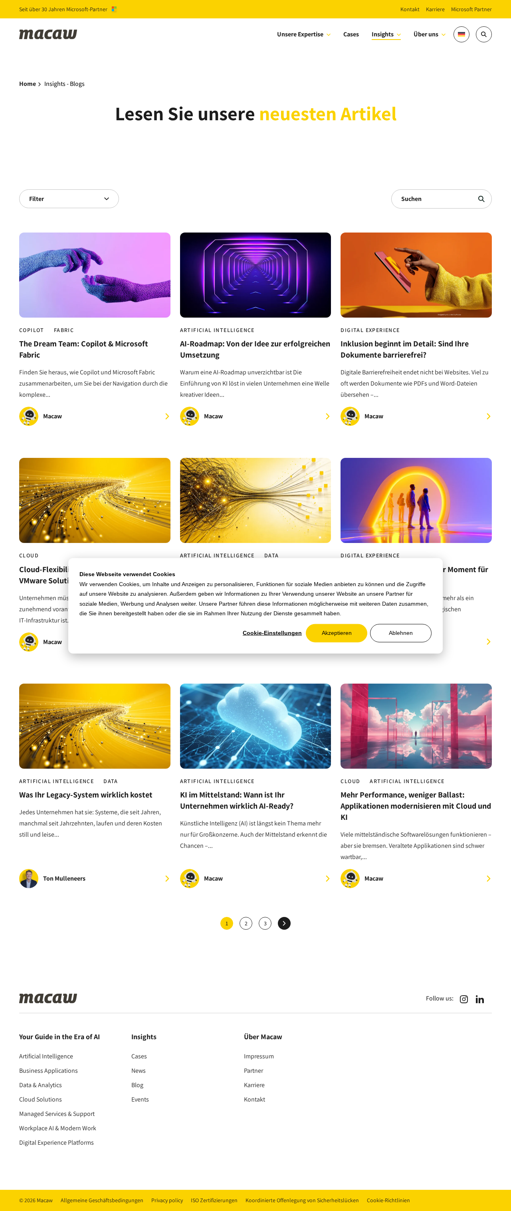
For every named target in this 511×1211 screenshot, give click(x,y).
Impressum (259, 1056)
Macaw (52, 416)
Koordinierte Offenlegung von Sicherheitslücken (302, 1200)
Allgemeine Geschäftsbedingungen (102, 1200)
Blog (137, 1085)
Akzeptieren (337, 633)
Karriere (254, 1085)
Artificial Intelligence (217, 330)
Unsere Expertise (300, 34)
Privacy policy (167, 1200)
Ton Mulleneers (64, 878)
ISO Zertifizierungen (214, 1200)
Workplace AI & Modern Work (57, 1128)
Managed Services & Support (57, 1114)
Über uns (426, 34)
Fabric (64, 330)
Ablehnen (401, 633)
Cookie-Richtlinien (388, 1200)
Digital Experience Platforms (56, 1142)
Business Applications (48, 1070)
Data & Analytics (40, 1085)
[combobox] (69, 198)
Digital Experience (370, 330)
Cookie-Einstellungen (272, 633)
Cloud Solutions (40, 1099)
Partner (253, 1070)
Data (271, 556)
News (138, 1070)
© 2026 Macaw (36, 1200)
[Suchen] (481, 199)
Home (27, 84)
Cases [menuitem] (351, 34)
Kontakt (254, 1099)
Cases (139, 1056)
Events (140, 1099)
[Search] (484, 34)
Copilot (31, 330)
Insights (383, 34)
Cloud (29, 556)
